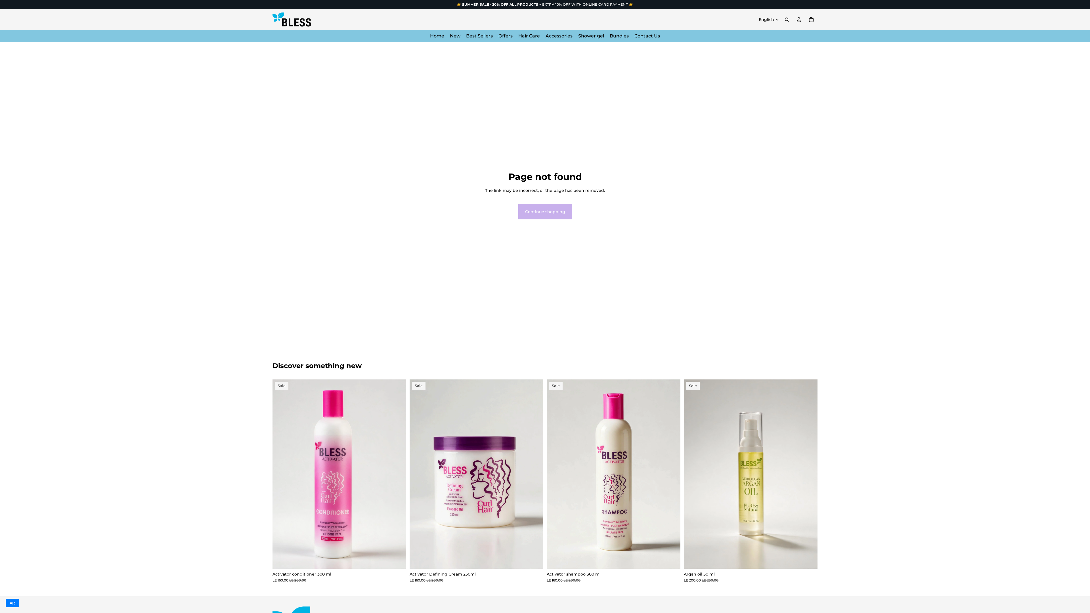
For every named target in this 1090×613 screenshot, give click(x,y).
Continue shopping (545, 211)
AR (12, 603)
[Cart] (811, 19)
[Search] (787, 19)
